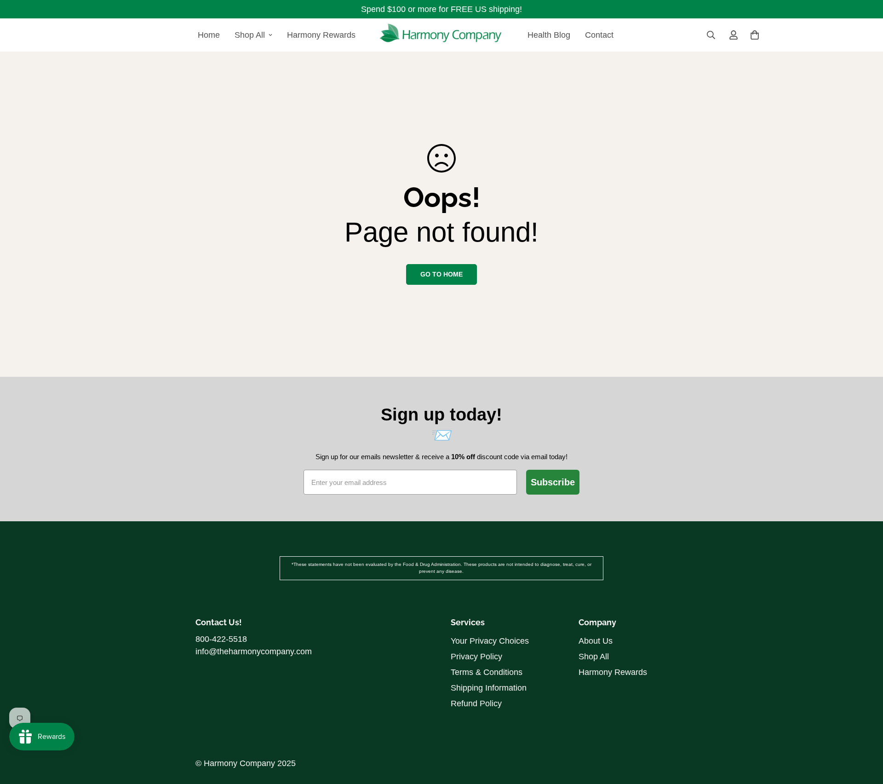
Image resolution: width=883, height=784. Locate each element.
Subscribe (553, 482)
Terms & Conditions (486, 672)
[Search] (711, 35)
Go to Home (441, 274)
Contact (599, 35)
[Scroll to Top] (865, 712)
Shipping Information (489, 687)
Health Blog (549, 35)
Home (209, 35)
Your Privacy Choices (490, 641)
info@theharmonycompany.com (253, 651)
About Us (596, 641)
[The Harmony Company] (441, 35)
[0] (754, 35)
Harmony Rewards (321, 35)
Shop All (250, 35)
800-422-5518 (221, 639)
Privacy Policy (476, 656)
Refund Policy (476, 703)
